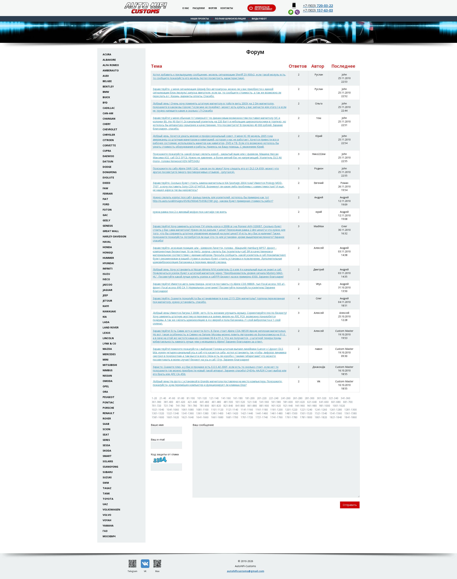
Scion (106, 429)
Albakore (109, 59)
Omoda (107, 381)
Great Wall (111, 231)
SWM (106, 482)
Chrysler (109, 134)
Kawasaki (109, 311)
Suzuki (107, 477)
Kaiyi (106, 306)
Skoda (107, 450)
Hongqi (108, 252)
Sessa (106, 445)
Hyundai (108, 263)
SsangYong (110, 466)
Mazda (107, 349)
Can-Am (108, 113)
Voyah (107, 520)
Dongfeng (110, 172)
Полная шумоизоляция (230, 18)
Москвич (109, 536)
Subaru (108, 472)
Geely (106, 220)
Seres (106, 440)
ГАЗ (105, 531)
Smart (107, 456)
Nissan (107, 375)
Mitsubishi (110, 365)
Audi (106, 75)
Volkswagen (111, 509)
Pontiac (108, 402)
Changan (109, 118)
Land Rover (111, 327)
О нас (185, 8)
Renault (108, 413)
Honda (107, 247)
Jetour (107, 300)
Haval (107, 241)
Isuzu (106, 274)
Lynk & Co (109, 343)
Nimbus (107, 370)
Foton (107, 209)
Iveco (106, 279)
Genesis (108, 225)
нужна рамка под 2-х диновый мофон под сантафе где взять (190, 211)
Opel (106, 386)
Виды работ (259, 18)
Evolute (108, 177)
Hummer (108, 258)
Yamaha (108, 525)
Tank (106, 493)
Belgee (107, 81)
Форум (212, 8)
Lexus (106, 332)
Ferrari (108, 193)
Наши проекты (199, 18)
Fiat (105, 199)
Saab (106, 424)
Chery (107, 124)
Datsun (108, 161)
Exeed (106, 183)
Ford (106, 204)
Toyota (108, 498)
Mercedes (109, 354)
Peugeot (108, 397)
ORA (105, 391)
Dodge (107, 166)
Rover (107, 418)
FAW (105, 188)
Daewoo (108, 156)
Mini (105, 359)
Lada (106, 322)
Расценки (199, 8)
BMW (106, 92)
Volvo (107, 515)
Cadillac (109, 108)
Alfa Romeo (111, 65)
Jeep (105, 295)
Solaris (108, 461)
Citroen (108, 140)
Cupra (107, 150)
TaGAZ (107, 488)
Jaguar (107, 290)
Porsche (108, 407)
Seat (106, 434)
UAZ (105, 504)
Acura (107, 54)
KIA (105, 316)
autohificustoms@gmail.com (245, 571)
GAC (105, 215)
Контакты (226, 8)
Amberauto (111, 70)
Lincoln (108, 338)
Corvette (109, 145)
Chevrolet (110, 129)
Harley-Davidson (114, 236)
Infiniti (107, 268)
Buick (106, 97)
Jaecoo (107, 284)
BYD (105, 102)
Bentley (108, 86)
